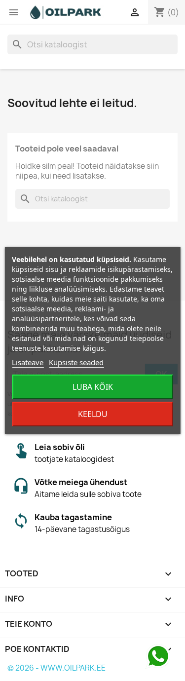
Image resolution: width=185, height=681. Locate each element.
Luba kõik (93, 386)
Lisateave (27, 362)
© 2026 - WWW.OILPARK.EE (56, 668)
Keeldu (93, 414)
